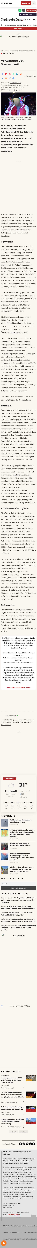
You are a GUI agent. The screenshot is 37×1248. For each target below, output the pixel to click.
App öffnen (26, 3)
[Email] (6, 78)
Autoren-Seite (6, 725)
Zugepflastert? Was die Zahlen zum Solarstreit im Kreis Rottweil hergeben (18, 900)
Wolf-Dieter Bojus (15, 83)
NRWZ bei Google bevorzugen (18, 687)
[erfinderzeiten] (18, 967)
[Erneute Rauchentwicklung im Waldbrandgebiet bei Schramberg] (31, 1121)
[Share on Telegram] (2, 78)
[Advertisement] (18, 182)
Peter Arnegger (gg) (7, 1088)
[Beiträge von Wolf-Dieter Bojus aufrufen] (3, 716)
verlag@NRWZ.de (14, 1214)
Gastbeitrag (13, 1102)
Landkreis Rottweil (9, 53)
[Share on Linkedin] (17, 74)
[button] (29, 19)
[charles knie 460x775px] (18, 1034)
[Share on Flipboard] (6, 74)
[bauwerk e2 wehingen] (18, 40)
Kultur (29, 1080)
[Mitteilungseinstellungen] (4, 1243)
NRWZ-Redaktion (15, 1127)
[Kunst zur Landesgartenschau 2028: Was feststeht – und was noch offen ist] (31, 1078)
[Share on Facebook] (2, 74)
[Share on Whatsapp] (13, 74)
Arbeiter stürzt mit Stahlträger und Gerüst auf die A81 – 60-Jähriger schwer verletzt (22, 869)
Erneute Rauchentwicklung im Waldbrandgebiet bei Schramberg (12, 1121)
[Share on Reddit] (20, 74)
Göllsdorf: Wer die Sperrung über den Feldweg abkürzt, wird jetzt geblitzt (18, 928)
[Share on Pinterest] (9, 74)
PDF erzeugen (6, 90)
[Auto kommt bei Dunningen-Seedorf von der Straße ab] (31, 1109)
